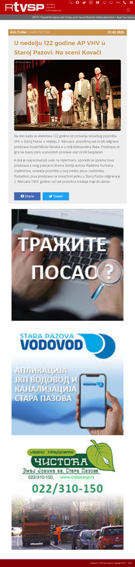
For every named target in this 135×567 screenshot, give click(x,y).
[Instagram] (92, 2)
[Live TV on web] (112, 2)
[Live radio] (119, 2)
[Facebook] (79, 2)
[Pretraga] (72, 2)
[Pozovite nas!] (126, 2)
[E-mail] (131, 2)
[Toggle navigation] (128, 10)
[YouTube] (99, 2)
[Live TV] (106, 2)
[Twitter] (85, 2)
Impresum (94, 563)
